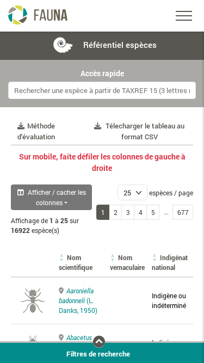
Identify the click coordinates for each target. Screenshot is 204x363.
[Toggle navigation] (183, 15)
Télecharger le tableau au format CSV (145, 131)
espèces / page (171, 192)
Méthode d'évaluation (36, 131)
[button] (75, 262)
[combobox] (102, 90)
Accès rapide (102, 73)
